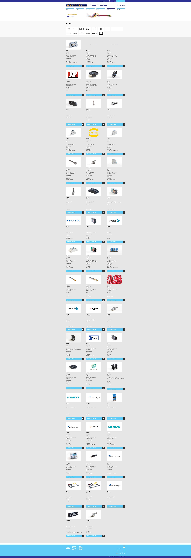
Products (108, 9)
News (97, 9)
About (77, 9)
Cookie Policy (118, 548)
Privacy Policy (123, 548)
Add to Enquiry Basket (71, 65)
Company (88, 9)
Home (67, 9)
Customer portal (122, 1)
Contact (118, 9)
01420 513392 (113, 1)
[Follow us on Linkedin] (124, 547)
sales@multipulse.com (104, 1)
